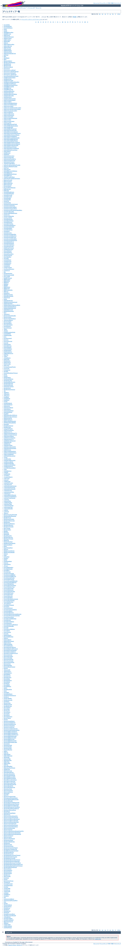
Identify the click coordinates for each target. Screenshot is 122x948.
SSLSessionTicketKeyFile (10, 849)
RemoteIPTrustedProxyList (11, 653)
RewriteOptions (8, 680)
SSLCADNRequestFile (9, 777)
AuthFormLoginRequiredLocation (12, 107)
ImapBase (6, 397)
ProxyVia (6, 633)
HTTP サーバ (10, 7)
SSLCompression (8, 790)
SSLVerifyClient (8, 871)
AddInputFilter (7, 47)
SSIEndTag (6, 761)
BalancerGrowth (8, 180)
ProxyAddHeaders (8, 567)
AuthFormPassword (9, 115)
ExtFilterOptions (8, 352)
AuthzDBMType (8, 175)
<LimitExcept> (7, 459)
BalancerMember (8, 183)
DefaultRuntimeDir (8, 296)
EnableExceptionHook (9, 332)
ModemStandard (8, 541)
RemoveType (7, 664)
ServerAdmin (7, 707)
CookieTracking (8, 267)
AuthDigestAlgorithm (9, 91)
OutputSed (6, 556)
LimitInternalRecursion (9, 460)
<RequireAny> (7, 671)
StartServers (7, 874)
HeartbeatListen (8, 380)
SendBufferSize (8, 706)
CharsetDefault (8, 251)
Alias (5, 56)
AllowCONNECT (8, 61)
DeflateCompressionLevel (10, 302)
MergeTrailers (7, 529)
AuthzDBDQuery (8, 172)
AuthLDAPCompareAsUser (11, 131)
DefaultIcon (7, 293)
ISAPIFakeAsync (8, 419)
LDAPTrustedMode (9, 454)
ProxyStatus (7, 630)
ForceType (6, 368)
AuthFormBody (8, 101)
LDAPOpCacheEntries (9, 437)
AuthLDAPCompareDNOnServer (12, 133)
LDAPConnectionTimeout (10, 434)
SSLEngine (6, 793)
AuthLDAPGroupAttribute (10, 136)
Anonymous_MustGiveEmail (11, 71)
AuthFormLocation (8, 106)
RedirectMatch (7, 639)
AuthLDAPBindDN (8, 127)
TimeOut (6, 887)
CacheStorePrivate (9, 246)
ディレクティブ (103, 3)
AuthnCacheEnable (9, 157)
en (102, 14)
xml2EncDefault (8, 926)
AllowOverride (7, 65)
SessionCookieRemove (10, 724)
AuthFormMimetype (9, 113)
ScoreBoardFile (8, 689)
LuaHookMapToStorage (10, 495)
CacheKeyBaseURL (9, 211)
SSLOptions (7, 811)
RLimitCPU (6, 683)
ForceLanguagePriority (10, 367)
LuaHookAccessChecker (10, 486)
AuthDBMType (7, 88)
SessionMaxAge (8, 749)
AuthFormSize (7, 119)
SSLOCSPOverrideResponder (11, 802)
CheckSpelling (7, 257)
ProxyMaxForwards (9, 605)
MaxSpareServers (8, 525)
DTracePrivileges (8, 324)
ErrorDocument (8, 338)
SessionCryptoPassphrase (11, 728)
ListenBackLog (7, 471)
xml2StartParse (8, 927)
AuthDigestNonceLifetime (10, 94)
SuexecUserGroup (8, 881)
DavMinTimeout (8, 278)
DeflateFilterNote (8, 303)
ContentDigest (7, 260)
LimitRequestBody (8, 462)
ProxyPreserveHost (9, 617)
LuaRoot (6, 510)
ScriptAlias (6, 692)
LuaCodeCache (8, 484)
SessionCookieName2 (9, 722)
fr (108, 14)
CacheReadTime (8, 229)
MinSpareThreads (8, 538)
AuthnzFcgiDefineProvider (10, 166)
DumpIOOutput (8, 327)
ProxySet (6, 627)
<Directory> (7, 314)
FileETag (6, 355)
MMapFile (6, 540)
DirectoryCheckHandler (10, 315)
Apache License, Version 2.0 (15, 945)
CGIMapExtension (8, 249)
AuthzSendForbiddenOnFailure (12, 178)
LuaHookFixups (8, 490)
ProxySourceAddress (9, 629)
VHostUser (6, 912)
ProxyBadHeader (8, 569)
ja (110, 14)
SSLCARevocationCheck (10, 780)
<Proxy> (6, 566)
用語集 (74, 16)
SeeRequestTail (8, 704)
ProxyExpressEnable (9, 578)
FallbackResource (8, 353)
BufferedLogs (7, 189)
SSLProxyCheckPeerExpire (11, 825)
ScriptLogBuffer (8, 698)
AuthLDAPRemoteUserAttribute (12, 144)
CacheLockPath (8, 217)
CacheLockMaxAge (9, 216)
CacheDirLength (8, 195)
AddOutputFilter (8, 52)
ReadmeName (7, 635)
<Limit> (5, 457)
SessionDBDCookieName (10, 731)
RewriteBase (7, 674)
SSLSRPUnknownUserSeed (11, 850)
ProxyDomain (7, 572)
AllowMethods (7, 64)
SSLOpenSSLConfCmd (10, 810)
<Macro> (6, 513)
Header (6, 376)
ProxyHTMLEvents (8, 590)
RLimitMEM (7, 685)
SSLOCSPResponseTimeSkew (12, 807)
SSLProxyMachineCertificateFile (12, 832)
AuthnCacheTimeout (9, 162)
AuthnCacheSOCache (9, 160)
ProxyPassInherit (8, 608)
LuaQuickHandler (8, 508)
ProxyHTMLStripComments (11, 599)
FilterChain (6, 359)
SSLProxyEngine (8, 829)
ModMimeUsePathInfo (9, 543)
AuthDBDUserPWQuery (10, 83)
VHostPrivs (6, 909)
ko (113, 14)
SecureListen (7, 703)
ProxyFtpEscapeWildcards (10, 581)
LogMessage (7, 481)
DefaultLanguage (8, 294)
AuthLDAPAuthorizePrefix (10, 124)
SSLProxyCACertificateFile (11, 816)
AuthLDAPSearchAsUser (10, 147)
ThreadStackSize (8, 885)
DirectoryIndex (7, 317)
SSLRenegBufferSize (9, 841)
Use (5, 897)
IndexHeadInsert (8, 404)
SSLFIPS (6, 795)
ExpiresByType (7, 345)
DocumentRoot (8, 323)
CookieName (7, 264)
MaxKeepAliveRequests (10, 516)
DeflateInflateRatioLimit (10, 308)
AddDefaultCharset (9, 37)
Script (5, 691)
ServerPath (7, 713)
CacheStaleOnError (9, 242)
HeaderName (7, 377)
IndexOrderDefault (8, 410)
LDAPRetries (7, 443)
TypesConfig (7, 891)
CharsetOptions (8, 252)
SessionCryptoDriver (9, 727)
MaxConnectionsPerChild (10, 514)
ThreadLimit (7, 882)
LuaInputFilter (7, 501)
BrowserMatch (7, 186)
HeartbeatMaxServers (9, 382)
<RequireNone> (8, 673)
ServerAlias (7, 709)
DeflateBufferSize (8, 300)
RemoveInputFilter (8, 659)
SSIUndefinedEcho (9, 772)
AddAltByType (7, 34)
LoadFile (6, 472)
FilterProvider (7, 364)
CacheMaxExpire (8, 219)
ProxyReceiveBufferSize (10, 618)
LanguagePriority (8, 428)
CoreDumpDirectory (9, 269)
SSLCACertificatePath (9, 775)
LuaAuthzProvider (8, 483)
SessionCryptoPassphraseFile (11, 730)
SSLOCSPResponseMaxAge (11, 805)
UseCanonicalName (9, 899)
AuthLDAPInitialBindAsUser (11, 139)
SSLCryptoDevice (8, 792)
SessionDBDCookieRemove (11, 734)
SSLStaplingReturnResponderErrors (13, 864)
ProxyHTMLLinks (8, 596)
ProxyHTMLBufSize (9, 584)
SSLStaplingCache (8, 853)
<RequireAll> (7, 670)
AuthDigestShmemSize (10, 98)
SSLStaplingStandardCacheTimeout (13, 865)
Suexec (6, 879)
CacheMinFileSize (8, 223)
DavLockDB (7, 276)
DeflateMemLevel (8, 309)
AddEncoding (7, 40)
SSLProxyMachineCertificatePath (12, 834)
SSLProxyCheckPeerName (11, 826)
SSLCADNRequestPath (10, 778)
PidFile (5, 560)
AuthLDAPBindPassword (10, 128)
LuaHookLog (7, 493)
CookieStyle (7, 266)
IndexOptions (7, 409)
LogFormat (6, 478)
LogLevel (6, 480)
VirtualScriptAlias (8, 918)
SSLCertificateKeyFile (9, 787)
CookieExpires (7, 263)
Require (6, 668)
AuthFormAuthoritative (9, 100)
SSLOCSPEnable (8, 801)
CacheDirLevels (8, 196)
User (5, 902)
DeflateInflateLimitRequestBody (12, 305)
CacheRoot (7, 231)
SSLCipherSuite (8, 789)
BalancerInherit (8, 181)
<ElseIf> (6, 330)
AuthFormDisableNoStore (10, 103)
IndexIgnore (7, 406)
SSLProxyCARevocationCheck (12, 819)
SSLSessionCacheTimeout (11, 847)
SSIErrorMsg (7, 763)
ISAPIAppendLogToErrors (10, 415)
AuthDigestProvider (9, 95)
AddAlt (5, 31)
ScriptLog (6, 697)
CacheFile (6, 201)
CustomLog (7, 270)
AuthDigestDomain (8, 92)
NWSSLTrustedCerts (9, 550)
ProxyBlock (6, 570)
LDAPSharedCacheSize (10, 448)
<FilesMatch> (7, 358)
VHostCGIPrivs (7, 906)
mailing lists (98, 939)
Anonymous (7, 68)
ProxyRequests (8, 623)
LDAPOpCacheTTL (9, 439)
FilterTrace (6, 365)
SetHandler (7, 757)
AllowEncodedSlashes (9, 62)
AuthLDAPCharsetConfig (10, 130)
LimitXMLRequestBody (10, 468)
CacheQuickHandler (9, 226)
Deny (5, 312)
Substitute (6, 878)
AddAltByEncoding (8, 32)
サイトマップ (117, 3)
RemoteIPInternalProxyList (11, 648)
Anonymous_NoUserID (10, 73)
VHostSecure (7, 911)
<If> (5, 391)
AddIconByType (8, 46)
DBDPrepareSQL (8, 290)
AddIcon (6, 43)
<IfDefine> (6, 392)
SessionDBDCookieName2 (11, 733)
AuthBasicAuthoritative (9, 77)
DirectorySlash (7, 321)
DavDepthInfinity (8, 273)
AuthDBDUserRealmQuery (11, 85)
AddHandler (7, 41)
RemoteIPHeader (8, 645)
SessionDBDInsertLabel (10, 737)
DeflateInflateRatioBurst (10, 306)
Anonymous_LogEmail (9, 70)
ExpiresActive (7, 344)
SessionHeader (8, 746)
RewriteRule (7, 682)
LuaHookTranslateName (10, 496)
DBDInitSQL (7, 281)
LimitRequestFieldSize (9, 465)
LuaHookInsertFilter (9, 492)
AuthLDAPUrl (7, 151)
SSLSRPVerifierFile (9, 852)
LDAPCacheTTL (8, 431)
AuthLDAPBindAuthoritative (11, 125)
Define (5, 299)
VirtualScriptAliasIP (9, 920)
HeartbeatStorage (8, 383)
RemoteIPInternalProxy (10, 647)
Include (5, 401)
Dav (5, 272)
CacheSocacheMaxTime (10, 235)
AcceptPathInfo (8, 26)
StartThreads (7, 876)
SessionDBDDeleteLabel (10, 736)
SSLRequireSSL (8, 844)
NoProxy (6, 549)
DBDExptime (7, 279)
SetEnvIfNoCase (8, 755)
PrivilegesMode (8, 561)
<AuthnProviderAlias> (9, 163)
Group (5, 374)
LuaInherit (6, 499)
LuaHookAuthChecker (9, 487)
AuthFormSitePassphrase (10, 118)
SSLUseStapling (8, 870)
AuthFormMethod (8, 112)
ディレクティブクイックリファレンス (31, 19)
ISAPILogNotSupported (10, 421)
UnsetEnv (6, 896)
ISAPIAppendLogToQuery (10, 416)
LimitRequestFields (9, 463)
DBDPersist (7, 288)
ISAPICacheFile (8, 418)
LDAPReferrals (7, 442)
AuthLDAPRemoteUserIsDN (11, 145)
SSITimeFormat (8, 770)
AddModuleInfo (8, 50)
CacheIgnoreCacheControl (11, 204)
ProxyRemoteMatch (9, 621)
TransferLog (7, 890)
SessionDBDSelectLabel (10, 740)
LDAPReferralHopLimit (10, 440)
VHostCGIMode (8, 905)
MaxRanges (7, 522)
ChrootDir (6, 258)
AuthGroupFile (7, 122)
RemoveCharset (8, 654)
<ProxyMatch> (7, 603)
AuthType (6, 168)
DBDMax (6, 284)
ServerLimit (7, 710)
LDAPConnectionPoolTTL (10, 433)
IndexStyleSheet (8, 412)
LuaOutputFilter (8, 504)
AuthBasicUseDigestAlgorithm (11, 82)
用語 (112, 3)
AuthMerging (7, 153)
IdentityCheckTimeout (9, 389)
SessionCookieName (9, 721)
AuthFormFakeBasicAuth (10, 104)
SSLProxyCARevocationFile (11, 820)
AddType (6, 55)
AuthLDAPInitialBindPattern (11, 140)
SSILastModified (8, 766)
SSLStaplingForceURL (9, 858)
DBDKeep (6, 282)
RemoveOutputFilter (9, 662)
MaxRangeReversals (9, 520)
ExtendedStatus (8, 348)
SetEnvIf (6, 752)
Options (6, 553)
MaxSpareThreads (8, 526)
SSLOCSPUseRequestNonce (11, 808)
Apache (4, 7)
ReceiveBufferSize (8, 636)
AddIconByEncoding (9, 44)
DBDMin (6, 285)
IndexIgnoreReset (8, 407)
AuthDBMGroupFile (9, 86)
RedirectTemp (7, 642)
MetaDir (6, 531)
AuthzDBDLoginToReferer (10, 171)
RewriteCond (7, 676)
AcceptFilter (7, 25)
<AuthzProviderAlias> (9, 177)
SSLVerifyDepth (8, 873)
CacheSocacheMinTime (10, 237)
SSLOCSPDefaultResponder (11, 799)
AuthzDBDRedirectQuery (10, 174)
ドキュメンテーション (20, 7)
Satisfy (5, 688)
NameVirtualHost (8, 547)
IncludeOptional (8, 403)
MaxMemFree (7, 517)
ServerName (7, 712)
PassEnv (6, 558)
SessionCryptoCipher (9, 725)
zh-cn (119, 14)
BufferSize (6, 190)
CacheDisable (7, 198)
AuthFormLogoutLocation (10, 110)
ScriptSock (6, 701)
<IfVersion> (7, 395)
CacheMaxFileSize (8, 220)
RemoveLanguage (8, 660)
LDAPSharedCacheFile (10, 447)
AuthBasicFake (8, 79)
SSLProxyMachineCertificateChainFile (14, 831)
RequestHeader (8, 665)
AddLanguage (7, 49)
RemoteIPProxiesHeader (10, 650)
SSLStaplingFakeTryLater (10, 856)
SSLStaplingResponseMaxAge (12, 861)
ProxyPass (6, 606)
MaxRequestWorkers (9, 523)
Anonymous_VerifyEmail (10, 74)
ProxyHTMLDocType (9, 587)
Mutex (5, 546)
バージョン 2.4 (31, 7)
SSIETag (6, 764)
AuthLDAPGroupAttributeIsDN (11, 138)
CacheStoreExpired (9, 243)
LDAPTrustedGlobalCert (10, 452)
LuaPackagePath (8, 507)
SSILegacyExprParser (9, 768)
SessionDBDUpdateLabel (10, 742)
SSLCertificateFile (8, 786)
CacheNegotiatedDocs (9, 225)
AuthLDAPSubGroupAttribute (11, 148)
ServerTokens (7, 718)
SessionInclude (8, 748)
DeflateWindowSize (9, 311)
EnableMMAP (7, 333)
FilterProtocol (7, 362)
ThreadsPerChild (8, 883)
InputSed (6, 413)
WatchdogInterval (8, 921)
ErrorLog (6, 339)
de (100, 14)
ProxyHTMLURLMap (9, 600)
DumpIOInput (7, 326)
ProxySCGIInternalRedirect (11, 624)
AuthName (6, 154)
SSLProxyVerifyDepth (9, 838)
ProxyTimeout (7, 632)
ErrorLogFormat (8, 341)
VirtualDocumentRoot (9, 914)
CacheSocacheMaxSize (10, 234)
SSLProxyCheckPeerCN (10, 823)
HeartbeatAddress (8, 379)
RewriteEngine (7, 677)
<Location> (6, 475)
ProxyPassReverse (9, 612)
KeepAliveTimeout (8, 425)
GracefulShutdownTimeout (11, 373)
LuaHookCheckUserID (9, 489)
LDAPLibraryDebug (9, 436)
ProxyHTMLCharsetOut (10, 585)
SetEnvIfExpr (7, 754)
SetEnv (5, 751)
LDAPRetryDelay (8, 445)
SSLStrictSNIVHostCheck (10, 867)
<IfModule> (7, 394)
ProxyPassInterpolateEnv (10, 609)
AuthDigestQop (8, 97)
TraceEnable (7, 888)
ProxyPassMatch (8, 611)
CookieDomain (7, 261)
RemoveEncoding (8, 656)
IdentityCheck (7, 388)
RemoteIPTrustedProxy (10, 651)
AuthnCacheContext (9, 156)
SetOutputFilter (8, 760)
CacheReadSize (8, 228)
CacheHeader (7, 202)
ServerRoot (7, 715)
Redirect (6, 638)
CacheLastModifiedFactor (10, 213)
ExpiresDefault (7, 347)
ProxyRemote (7, 620)
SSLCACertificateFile (9, 774)
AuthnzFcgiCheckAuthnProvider (12, 165)
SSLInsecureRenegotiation (11, 798)
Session (6, 719)
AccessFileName (8, 27)
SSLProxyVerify (8, 837)
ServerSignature (8, 716)
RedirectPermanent (9, 641)
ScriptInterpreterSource (10, 695)
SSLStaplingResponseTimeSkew (12, 862)
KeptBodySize (7, 427)
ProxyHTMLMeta (8, 597)
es (105, 14)
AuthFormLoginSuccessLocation (12, 109)
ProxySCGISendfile (9, 626)
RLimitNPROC (7, 686)
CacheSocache (8, 232)
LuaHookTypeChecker (9, 498)
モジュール (96, 3)
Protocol (6, 563)
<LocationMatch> (8, 477)
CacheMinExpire (8, 222)
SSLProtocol (7, 814)
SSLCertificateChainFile (10, 784)
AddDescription (8, 38)
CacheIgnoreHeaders (9, 205)
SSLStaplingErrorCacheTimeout (12, 855)
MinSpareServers (8, 537)
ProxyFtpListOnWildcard (10, 582)
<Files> (5, 356)
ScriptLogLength (8, 700)
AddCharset (7, 35)
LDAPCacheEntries (9, 430)
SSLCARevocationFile (9, 781)
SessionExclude (8, 745)
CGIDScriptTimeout (9, 248)
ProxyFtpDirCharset (9, 579)
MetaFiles (6, 532)
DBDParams (7, 287)
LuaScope (6, 511)
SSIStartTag (7, 769)
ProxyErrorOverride (9, 573)
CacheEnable (7, 199)
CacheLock (7, 214)
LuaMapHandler (8, 502)
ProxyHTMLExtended (9, 591)
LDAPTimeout (7, 449)
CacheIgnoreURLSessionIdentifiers (13, 210)
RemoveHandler (8, 657)
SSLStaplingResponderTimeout (12, 859)
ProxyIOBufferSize (8, 602)
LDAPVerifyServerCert (9, 456)
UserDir (6, 903)
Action (5, 29)
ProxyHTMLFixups (8, 593)
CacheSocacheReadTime (10, 240)
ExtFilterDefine (7, 350)
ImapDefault (7, 398)
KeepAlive (6, 424)
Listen (5, 469)
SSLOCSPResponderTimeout (11, 804)
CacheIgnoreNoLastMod (10, 207)
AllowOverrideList (8, 67)
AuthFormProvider (8, 116)
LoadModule (7, 474)
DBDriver (6, 291)
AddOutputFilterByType (10, 53)
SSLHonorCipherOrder (10, 796)
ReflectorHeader (8, 644)
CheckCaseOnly (8, 255)
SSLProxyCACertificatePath (11, 817)
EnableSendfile (8, 335)
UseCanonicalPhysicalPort (10, 900)
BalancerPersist (8, 184)
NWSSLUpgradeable (9, 552)
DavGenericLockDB (9, 275)
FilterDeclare (7, 361)
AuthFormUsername (9, 121)
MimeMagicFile (8, 535)
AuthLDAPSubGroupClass (10, 150)
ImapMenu (6, 400)
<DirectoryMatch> (8, 320)
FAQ (109, 3)
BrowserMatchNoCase (9, 187)
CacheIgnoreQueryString (10, 208)
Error (5, 336)
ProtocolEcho (7, 564)
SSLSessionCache (8, 846)
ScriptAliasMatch (8, 694)
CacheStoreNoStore (9, 244)
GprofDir (6, 371)
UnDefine (6, 893)
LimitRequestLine (8, 466)
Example (6, 343)
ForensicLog (7, 370)
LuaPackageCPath (8, 505)
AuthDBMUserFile (8, 89)
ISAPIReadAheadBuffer (10, 422)
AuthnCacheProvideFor (10, 159)
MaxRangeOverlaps (9, 519)
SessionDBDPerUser (9, 739)
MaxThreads (7, 528)
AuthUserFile (7, 169)
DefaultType (7, 297)
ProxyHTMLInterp (8, 594)
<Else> (5, 329)
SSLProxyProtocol (8, 835)
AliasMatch (6, 58)
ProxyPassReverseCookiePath (12, 615)
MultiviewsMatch (8, 544)
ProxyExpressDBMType (10, 576)
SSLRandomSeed (8, 840)
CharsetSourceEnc (9, 254)
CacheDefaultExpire (9, 192)
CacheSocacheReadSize (10, 239)
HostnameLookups (9, 386)
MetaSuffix (6, 534)
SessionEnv (7, 743)
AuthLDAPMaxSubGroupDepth (12, 142)
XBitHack (6, 923)
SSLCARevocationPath (10, 783)
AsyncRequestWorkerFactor (11, 76)
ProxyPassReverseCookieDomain (12, 614)
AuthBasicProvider (8, 80)
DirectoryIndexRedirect (10, 318)
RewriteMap (7, 679)
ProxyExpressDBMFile (9, 575)
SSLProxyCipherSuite (9, 828)
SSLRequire (7, 843)
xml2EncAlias (7, 924)
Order (5, 555)
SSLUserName (7, 868)
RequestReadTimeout (9, 666)
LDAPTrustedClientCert (10, 451)
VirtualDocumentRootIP (10, 915)
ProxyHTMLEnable (9, 588)
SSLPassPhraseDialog (9, 813)
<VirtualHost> (7, 917)
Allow (5, 59)
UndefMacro (7, 894)
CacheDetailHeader (9, 193)
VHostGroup (7, 908)
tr (115, 14)
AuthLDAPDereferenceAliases (11, 135)
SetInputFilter (7, 758)
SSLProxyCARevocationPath (11, 822)
